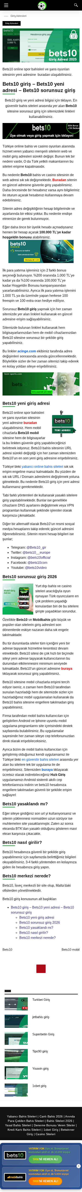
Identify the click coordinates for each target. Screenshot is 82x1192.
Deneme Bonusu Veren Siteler (54, 1125)
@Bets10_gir (36, 547)
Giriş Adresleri (18, 16)
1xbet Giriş (51, 1129)
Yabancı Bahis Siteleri (22, 1116)
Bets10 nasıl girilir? (33, 932)
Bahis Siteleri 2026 (59, 1121)
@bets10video (36, 567)
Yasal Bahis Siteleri (18, 1125)
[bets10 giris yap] (41, 262)
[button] (5, 5)
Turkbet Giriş (41, 999)
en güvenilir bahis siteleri (40, 759)
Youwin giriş (40, 1068)
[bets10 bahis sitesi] (41, 138)
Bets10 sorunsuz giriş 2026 (39, 922)
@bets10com (37, 562)
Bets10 (7, 949)
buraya (47, 769)
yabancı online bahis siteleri (42, 466)
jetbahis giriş (40, 1017)
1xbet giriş (39, 1086)
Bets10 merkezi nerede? (37, 937)
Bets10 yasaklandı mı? (36, 927)
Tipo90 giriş (40, 1051)
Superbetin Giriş (43, 1034)
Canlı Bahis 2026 (51, 1116)
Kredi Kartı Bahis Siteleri (24, 1129)
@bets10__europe (36, 552)
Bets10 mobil (70, 949)
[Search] (75, 5)
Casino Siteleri (45, 1134)
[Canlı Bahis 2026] (42, 5)
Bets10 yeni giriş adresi (36, 917)
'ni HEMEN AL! (45, 1159)
